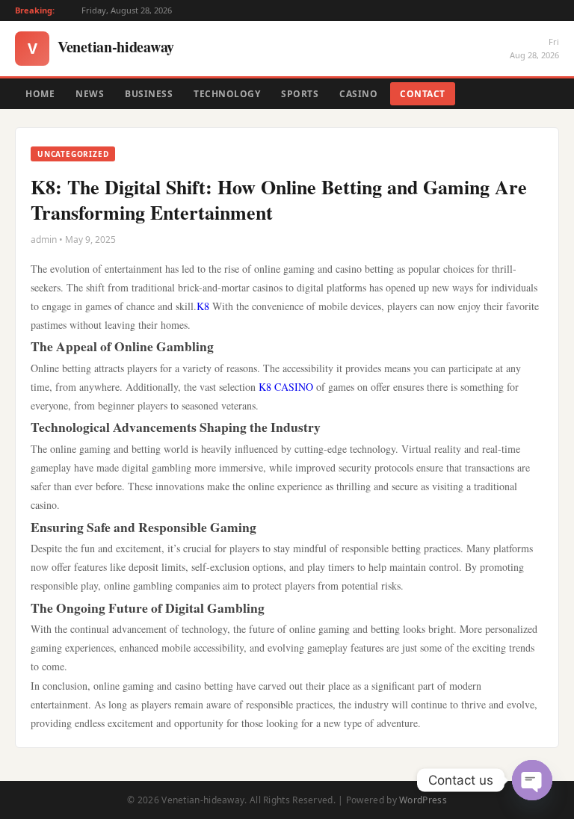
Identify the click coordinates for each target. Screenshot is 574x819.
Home (40, 93)
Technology (227, 93)
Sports (299, 93)
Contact (422, 93)
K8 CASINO (286, 387)
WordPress (423, 800)
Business (149, 93)
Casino (358, 93)
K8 (203, 306)
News (89, 93)
